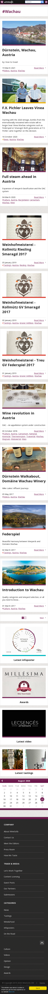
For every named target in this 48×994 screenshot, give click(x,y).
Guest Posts (9, 882)
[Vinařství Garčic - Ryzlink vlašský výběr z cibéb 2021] (12, 759)
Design (7, 967)
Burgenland (23, 199)
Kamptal (33, 433)
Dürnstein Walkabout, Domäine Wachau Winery (24, 478)
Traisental (30, 436)
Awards (7, 973)
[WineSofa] (8, 2)
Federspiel (11, 534)
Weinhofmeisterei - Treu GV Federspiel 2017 (23, 362)
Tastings (7, 265)
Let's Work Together (13, 870)
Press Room (9, 849)
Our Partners (9, 888)
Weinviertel (16, 439)
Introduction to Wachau (23, 590)
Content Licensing (12, 876)
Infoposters (9, 927)
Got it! (38, 988)
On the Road (9, 933)
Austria (14, 70)
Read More (39, 68)
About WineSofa (11, 831)
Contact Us (9, 837)
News (5, 139)
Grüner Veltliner (26, 323)
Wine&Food (9, 921)
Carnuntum (34, 199)
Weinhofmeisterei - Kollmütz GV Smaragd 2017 (21, 307)
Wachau (21, 70)
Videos (6, 70)
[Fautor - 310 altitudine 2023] (35, 759)
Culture (6, 199)
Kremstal (6, 436)
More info (12, 992)
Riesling (23, 265)
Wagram (6, 439)
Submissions (9, 894)
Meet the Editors (11, 843)
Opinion (7, 961)
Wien (12, 202)
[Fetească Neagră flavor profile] (24, 641)
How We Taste (10, 855)
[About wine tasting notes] (24, 723)
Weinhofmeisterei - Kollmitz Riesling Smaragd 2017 (18, 249)
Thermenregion (18, 436)
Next (42, 618)
